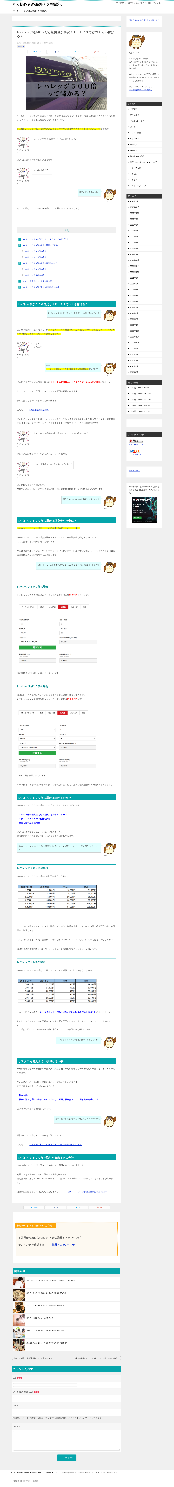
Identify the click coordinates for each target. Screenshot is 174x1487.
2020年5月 (134, 372)
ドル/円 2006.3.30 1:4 (139, 388)
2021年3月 (134, 313)
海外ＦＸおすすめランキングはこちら (144, 20)
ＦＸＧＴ (133, 180)
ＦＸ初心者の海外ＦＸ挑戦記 (37, 4)
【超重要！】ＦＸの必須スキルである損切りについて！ (55, 1145)
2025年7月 (134, 231)
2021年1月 (134, 325)
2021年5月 (134, 302)
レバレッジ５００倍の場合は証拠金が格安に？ (41, 245)
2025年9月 (134, 219)
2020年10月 (135, 343)
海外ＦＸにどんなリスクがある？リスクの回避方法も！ (46, 1330)
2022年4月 (134, 237)
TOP (27, 1472)
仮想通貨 (133, 144)
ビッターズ (134, 139)
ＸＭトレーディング (138, 186)
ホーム (15, 11)
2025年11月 (134, 207)
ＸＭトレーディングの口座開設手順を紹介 (87, 1192)
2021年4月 (134, 307)
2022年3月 (134, 243)
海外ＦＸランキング (64, 1244)
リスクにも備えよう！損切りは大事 (37, 281)
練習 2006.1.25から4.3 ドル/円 (143, 162)
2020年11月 (134, 337)
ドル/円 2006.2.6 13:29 (140, 411)
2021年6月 (134, 296)
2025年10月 (135, 213)
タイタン (133, 127)
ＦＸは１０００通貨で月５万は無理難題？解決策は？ (45, 1305)
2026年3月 (134, 201)
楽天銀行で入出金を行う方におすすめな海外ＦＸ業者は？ (47, 1343)
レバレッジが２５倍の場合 (35, 257)
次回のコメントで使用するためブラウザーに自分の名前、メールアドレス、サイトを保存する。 (59, 1418)
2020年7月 (134, 360)
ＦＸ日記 (133, 174)
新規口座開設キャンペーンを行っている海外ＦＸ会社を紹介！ (97, 1358)
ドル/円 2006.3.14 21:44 (140, 394)
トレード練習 (135, 133)
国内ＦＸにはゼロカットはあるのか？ (39, 1318)
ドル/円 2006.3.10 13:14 (140, 400)
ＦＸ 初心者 (135, 168)
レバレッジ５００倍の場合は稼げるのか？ (39, 263)
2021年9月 (134, 278)
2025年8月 (134, 225)
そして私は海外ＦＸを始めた (35, 11)
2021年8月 (134, 284)
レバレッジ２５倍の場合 (34, 275)
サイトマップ (134, 471)
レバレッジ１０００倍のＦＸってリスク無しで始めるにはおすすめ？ (50, 1280)
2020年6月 (134, 366)
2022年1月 (134, 254)
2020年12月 (135, 331)
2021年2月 (134, 319)
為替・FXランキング (136, 444)
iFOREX (133, 109)
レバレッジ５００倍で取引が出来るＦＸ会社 (40, 287)
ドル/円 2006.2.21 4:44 (140, 405)
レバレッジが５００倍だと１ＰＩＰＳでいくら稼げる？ (45, 239)
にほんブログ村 (135, 454)
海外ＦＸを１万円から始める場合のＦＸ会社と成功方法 (46, 1293)
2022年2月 (134, 248)
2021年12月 (135, 260)
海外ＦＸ (21, 46)
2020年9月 (134, 349)
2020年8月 (134, 354)
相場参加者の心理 (137, 156)
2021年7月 (134, 290)
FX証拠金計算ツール (39, 410)
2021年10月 (135, 272)
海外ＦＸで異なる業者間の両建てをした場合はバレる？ (34, 1358)
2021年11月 (134, 266)
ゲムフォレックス (137, 121)
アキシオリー (135, 115)
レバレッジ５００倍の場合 (35, 251)
